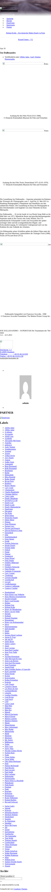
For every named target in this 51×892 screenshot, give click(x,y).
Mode (7, 734)
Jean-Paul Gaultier (12, 650)
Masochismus (10, 725)
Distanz (7, 522)
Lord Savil (9, 699)
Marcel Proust (10, 716)
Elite (6, 535)
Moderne (8, 736)
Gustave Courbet (11, 588)
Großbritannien (10, 584)
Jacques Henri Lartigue (13, 635)
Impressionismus (11, 627)
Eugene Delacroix (11, 543)
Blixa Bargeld (10, 477)
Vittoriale (8, 847)
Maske (7, 723)
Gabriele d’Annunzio (13, 571)
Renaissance (9, 796)
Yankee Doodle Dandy (13, 862)
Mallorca (8, 708)
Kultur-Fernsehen (11, 680)
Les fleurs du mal (11, 689)
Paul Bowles (9, 768)
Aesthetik (8, 438)
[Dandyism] (5, 418)
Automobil (9, 464)
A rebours (8, 432)
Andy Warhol (35, 57)
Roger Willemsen (11, 798)
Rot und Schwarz (11, 802)
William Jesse (10, 860)
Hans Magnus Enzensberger (15, 597)
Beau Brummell (11, 466)
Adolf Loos (9, 436)
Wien (7, 857)
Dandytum (10, 23)
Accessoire (9, 434)
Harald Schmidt (10, 599)
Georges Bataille (11, 578)
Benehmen (9, 471)
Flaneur (7, 554)
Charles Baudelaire (12, 492)
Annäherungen (10, 449)
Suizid (7, 830)
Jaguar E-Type (10, 637)
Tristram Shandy (11, 840)
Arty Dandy (9, 458)
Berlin (7, 473)
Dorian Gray (9, 526)
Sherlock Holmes (11, 815)
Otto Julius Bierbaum (13, 761)
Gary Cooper (10, 573)
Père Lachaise (10, 774)
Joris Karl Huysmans (12, 663)
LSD (6, 701)
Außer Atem (9, 462)
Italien (7, 633)
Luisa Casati (9, 704)
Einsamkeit (9, 533)
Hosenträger (9, 620)
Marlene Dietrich (11, 721)
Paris (6, 764)
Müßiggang (9, 742)
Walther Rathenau (11, 855)
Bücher (9, 21)
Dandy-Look (9, 505)
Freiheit (7, 565)
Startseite (10, 19)
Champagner (9, 490)
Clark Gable (9, 496)
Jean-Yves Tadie (11, 652)
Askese (7, 460)
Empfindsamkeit (11, 537)
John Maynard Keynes (13, 659)
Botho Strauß (10, 479)
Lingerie (8, 693)
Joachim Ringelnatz (12, 657)
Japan (7, 646)
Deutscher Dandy (11, 518)
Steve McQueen (11, 825)
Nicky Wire (9, 749)
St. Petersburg (10, 821)
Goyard (7, 582)
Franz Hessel (9, 558)
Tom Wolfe (9, 838)
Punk (7, 789)
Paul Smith (9, 772)
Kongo (7, 676)
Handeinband (10, 592)
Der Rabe (8, 513)
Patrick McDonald (12, 766)
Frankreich (9, 556)
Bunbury (8, 483)
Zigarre (7, 866)
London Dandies (11, 695)
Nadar (7, 744)
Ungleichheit (9, 842)
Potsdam (8, 787)
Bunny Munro (10, 486)
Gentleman (9, 575)
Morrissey (8, 738)
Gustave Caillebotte (12, 586)
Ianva (7, 624)
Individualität (10, 629)
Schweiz (8, 810)
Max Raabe (9, 729)
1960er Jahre (24, 57)
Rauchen (8, 791)
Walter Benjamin (11, 853)
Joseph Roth (9, 667)
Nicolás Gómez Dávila (13, 751)
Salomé (7, 808)
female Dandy (10, 545)
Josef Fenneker (10, 665)
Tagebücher (9, 834)
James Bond (9, 642)
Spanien (8, 819)
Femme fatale (10, 548)
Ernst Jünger (9, 539)
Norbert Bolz (10, 753)
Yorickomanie (10, 864)
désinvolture (9, 516)
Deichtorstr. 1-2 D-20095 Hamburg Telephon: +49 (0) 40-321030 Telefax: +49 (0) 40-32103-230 (14, 353)
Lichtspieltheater (11, 691)
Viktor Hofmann (11, 845)
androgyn (8, 445)
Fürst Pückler (10, 569)
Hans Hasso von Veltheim (14, 594)
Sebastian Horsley (11, 813)
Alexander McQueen (13, 441)
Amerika (8, 443)
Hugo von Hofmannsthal (14, 622)
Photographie (10, 59)
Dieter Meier (9, 520)
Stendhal (8, 823)
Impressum (11, 25)
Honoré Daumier (11, 618)
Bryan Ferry (9, 481)
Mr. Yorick (9, 740)
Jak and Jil (9, 639)
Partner (9, 27)
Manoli (7, 712)
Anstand (8, 451)
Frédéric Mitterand (12, 563)
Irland (7, 631)
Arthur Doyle (10, 456)
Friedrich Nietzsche (12, 567)
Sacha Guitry (10, 806)
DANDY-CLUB (8, 15)
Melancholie (9, 731)
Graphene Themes (20, 889)
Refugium (8, 793)
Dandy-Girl (9, 503)
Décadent (8, 511)
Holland (8, 616)
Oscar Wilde (9, 759)
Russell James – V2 (25, 40)
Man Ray (8, 710)
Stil (6, 827)
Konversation (10, 678)
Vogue (7, 849)
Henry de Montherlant (13, 609)
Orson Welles (10, 757)
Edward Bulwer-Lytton (13, 531)
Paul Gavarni (10, 770)
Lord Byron (9, 697)
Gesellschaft (9, 580)
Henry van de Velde (12, 612)
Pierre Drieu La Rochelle (14, 781)
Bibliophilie (9, 475)
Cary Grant (9, 488)
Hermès (8, 614)
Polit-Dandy (9, 785)
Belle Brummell (11, 468)
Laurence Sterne (11, 686)
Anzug (7, 453)
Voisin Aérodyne (11, 851)
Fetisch (7, 550)
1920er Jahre (9, 428)
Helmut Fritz (9, 605)
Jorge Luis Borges (11, 661)
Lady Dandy (9, 684)
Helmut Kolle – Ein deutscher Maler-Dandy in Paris (25, 33)
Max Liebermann (11, 727)
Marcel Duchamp (11, 714)
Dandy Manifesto (11, 498)
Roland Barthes (10, 800)
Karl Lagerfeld (10, 672)
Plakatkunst (9, 783)
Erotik (7, 541)
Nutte (7, 755)
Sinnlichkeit (9, 817)
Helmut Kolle (10, 607)
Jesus (7, 654)
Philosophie (9, 776)
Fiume (7, 552)
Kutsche (8, 682)
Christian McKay (11, 494)
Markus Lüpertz (11, 719)
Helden (7, 603)
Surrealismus (9, 832)
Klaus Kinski (10, 674)
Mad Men (8, 706)
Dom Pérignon (10, 524)
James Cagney (10, 644)
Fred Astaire (9, 560)
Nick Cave (9, 746)
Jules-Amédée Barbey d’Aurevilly (17, 669)
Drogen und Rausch (12, 528)
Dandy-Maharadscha (12, 507)
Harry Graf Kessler (12, 601)
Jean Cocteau (10, 648)
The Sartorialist (10, 836)
